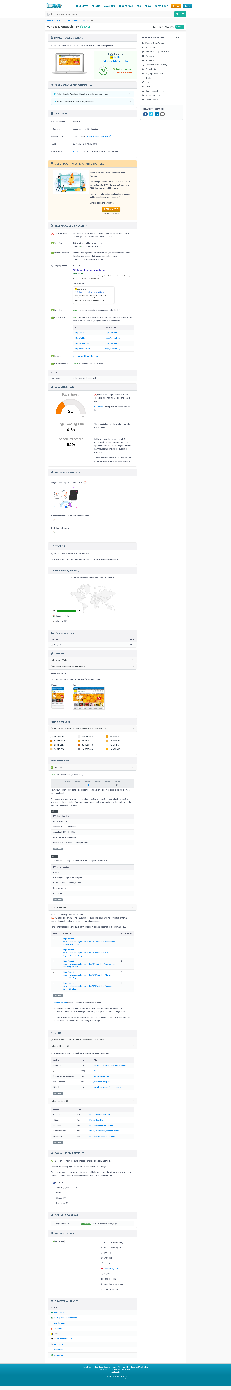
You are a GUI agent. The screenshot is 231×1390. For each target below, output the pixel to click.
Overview (150, 56)
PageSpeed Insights (154, 73)
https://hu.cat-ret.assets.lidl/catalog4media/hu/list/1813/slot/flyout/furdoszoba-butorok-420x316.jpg (89, 941)
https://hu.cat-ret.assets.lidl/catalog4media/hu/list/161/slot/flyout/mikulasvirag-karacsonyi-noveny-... (89, 964)
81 (87, 785)
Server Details (152, 100)
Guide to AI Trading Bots (140, 1367)
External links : (59, 1101)
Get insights (99, 407)
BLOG (148, 6)
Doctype (59, 660)
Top (179, 37)
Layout (148, 82)
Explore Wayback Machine (97, 136)
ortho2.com (58, 1344)
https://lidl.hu (80, 338)
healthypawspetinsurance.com (66, 1318)
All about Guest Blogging (101, 1367)
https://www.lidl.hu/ (112, 333)
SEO (139, 6)
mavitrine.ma (59, 1312)
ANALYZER (109, 6)
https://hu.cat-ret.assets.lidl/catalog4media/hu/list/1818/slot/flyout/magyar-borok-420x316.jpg (87, 986)
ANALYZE (180, 14)
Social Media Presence (156, 91)
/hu (94, 1071)
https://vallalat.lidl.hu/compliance (102, 1136)
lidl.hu (117, 57)
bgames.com (59, 1355)
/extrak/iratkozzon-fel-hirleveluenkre (108, 1087)
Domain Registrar (152, 95)
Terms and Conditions (109, 1379)
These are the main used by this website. (78, 728)
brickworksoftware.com (63, 1339)
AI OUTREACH (126, 6)
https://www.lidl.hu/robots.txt (85, 356)
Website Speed (152, 69)
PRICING (96, 6)
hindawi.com (59, 1350)
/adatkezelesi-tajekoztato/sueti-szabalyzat (110, 1065)
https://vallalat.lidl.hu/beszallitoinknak (104, 1131)
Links (148, 87)
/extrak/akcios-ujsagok (102, 1082)
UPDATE (180, 27)
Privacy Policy (124, 1379)
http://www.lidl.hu (82, 343)
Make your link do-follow (115, 61)
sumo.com (58, 1328)
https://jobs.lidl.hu (96, 1120)
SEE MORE (58, 849)
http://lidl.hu (79, 333)
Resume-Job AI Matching (120, 1367)
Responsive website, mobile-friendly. (68, 666)
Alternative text (60, 1003)
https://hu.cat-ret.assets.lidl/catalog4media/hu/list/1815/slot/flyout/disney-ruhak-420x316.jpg (87, 975)
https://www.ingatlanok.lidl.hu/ (101, 1125)
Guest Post (150, 60)
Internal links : (60, 1046)
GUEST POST (161, 6)
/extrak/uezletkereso (101, 1076)
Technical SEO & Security (156, 65)
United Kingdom (111, 1268)
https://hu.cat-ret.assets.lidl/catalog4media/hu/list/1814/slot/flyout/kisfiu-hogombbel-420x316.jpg (87, 953)
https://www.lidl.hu (82, 349)
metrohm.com (59, 1323)
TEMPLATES (82, 6)
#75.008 (76, 151)
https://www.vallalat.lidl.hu (99, 1115)
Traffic (148, 78)
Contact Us (116, 1372)
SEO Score (150, 47)
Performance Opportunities (157, 52)
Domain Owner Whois (154, 43)
